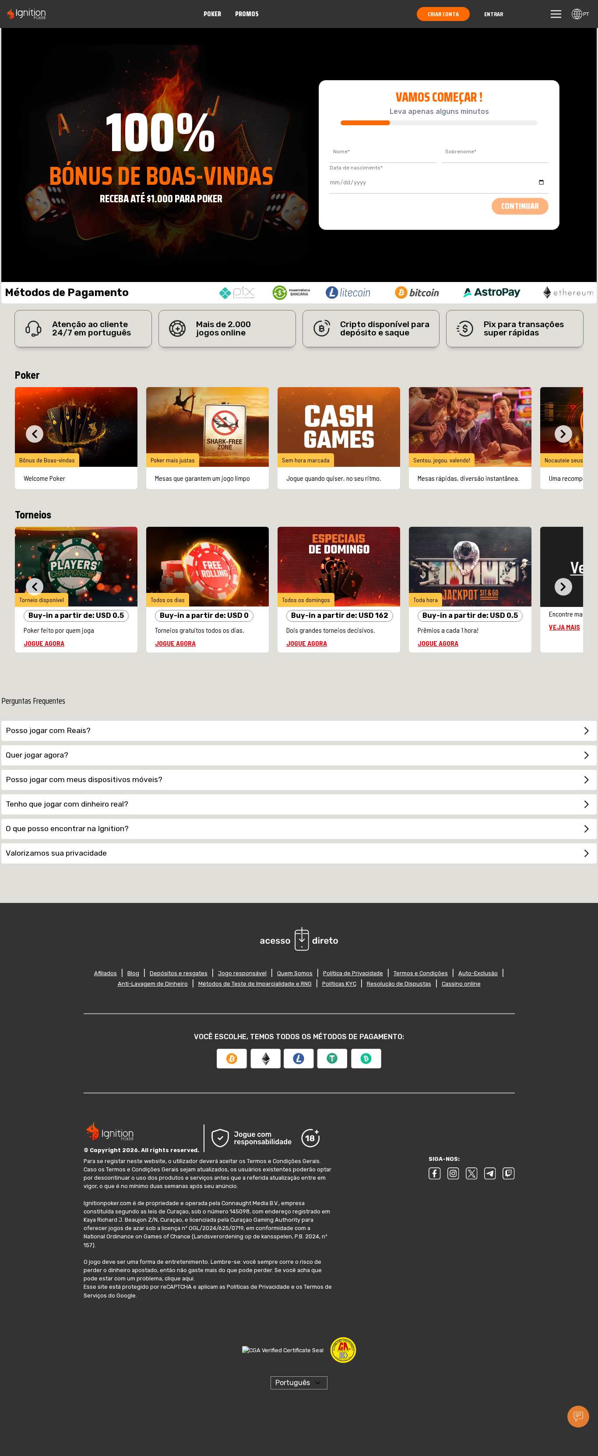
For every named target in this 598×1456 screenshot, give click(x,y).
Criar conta (445, 14)
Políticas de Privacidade (255, 1278)
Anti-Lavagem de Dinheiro (156, 983)
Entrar (494, 14)
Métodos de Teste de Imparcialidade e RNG (255, 983)
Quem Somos (294, 973)
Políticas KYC (338, 983)
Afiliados (110, 973)
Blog (138, 973)
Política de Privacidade (351, 973)
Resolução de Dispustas (397, 983)
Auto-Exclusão (473, 973)
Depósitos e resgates (182, 973)
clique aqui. (147, 1270)
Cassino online (458, 983)
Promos (249, 13)
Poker (215, 13)
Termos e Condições (417, 973)
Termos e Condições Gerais (276, 1161)
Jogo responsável (243, 973)
